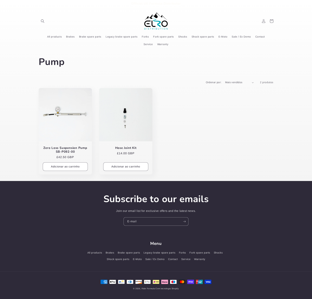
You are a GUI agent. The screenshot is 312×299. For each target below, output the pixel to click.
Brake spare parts (129, 252)
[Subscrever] (184, 221)
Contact (173, 259)
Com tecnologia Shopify (167, 288)
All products (94, 252)
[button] (43, 21)
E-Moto (137, 259)
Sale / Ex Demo (154, 259)
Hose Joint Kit (125, 148)
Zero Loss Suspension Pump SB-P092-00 (65, 150)
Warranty (199, 259)
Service (185, 259)
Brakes (110, 252)
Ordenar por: (214, 82)
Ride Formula (148, 288)
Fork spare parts (199, 252)
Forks (182, 252)
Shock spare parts (118, 259)
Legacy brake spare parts (159, 252)
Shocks (218, 252)
